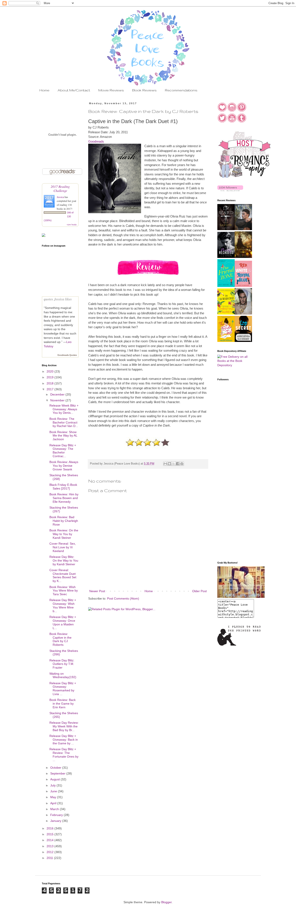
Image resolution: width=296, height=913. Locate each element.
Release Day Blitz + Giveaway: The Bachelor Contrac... (62, 450)
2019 (50, 377)
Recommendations (181, 90)
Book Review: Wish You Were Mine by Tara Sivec (63, 590)
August (55, 779)
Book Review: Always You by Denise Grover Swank (63, 465)
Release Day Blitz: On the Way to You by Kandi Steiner (63, 560)
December (57, 394)
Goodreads (96, 141)
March (55, 809)
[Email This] (165, 463)
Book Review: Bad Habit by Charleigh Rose (63, 520)
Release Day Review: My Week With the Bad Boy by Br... (64, 726)
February (57, 815)
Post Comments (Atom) (123, 598)
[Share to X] (173, 463)
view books (72, 224)
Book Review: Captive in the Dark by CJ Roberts (60, 639)
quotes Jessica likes (58, 299)
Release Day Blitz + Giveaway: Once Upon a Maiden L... (62, 622)
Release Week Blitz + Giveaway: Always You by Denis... (63, 409)
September (58, 773)
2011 (50, 858)
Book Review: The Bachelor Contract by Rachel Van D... (63, 422)
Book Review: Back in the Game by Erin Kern (62, 703)
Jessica (61, 197)
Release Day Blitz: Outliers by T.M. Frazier (61, 664)
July (53, 785)
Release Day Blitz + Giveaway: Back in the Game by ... (63, 739)
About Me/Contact (74, 90)
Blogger (166, 902)
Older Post (199, 591)
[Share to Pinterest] (182, 463)
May (53, 797)
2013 (50, 846)
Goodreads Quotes (67, 355)
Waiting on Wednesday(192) (62, 675)
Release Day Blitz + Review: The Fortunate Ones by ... (63, 754)
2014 (50, 840)
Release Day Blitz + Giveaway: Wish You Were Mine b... (62, 605)
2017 (50, 389)
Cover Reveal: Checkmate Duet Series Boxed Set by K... (62, 575)
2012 (50, 852)
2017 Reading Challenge (60, 188)
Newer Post (97, 591)
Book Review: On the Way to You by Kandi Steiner (63, 534)
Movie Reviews (111, 90)
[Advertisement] (234, 489)
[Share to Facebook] (178, 463)
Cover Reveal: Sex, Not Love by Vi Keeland (62, 547)
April (53, 803)
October (56, 767)
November (57, 400)
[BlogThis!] (169, 463)
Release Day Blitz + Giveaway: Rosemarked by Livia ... (62, 688)
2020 (50, 371)
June (54, 791)
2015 (50, 834)
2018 (50, 383)
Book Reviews (144, 90)
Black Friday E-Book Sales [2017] (63, 486)
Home (44, 90)
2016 (50, 828)
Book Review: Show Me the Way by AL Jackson (63, 435)
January (56, 820)
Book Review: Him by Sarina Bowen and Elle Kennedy (63, 498)
